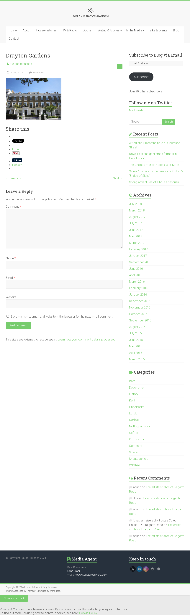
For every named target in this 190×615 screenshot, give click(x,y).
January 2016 (138, 294)
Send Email (73, 571)
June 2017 (136, 230)
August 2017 (137, 217)
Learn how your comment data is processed (86, 339)
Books (87, 30)
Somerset (135, 446)
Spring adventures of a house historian (154, 182)
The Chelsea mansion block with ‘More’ (154, 165)
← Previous (13, 178)
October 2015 (138, 314)
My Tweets (136, 110)
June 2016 (136, 268)
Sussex (134, 452)
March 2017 (137, 243)
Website (11, 297)
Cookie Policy (88, 613)
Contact (14, 38)
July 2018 (135, 204)
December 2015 (139, 301)
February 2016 (138, 288)
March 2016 (137, 281)
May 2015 (135, 346)
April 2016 (135, 275)
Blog (176, 30)
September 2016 (140, 262)
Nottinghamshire (139, 426)
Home (13, 30)
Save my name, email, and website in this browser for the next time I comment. (62, 316)
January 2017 (138, 255)
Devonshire (136, 387)
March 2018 (137, 210)
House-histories (46, 30)
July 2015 (135, 333)
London (134, 413)
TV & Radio (70, 30)
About (26, 30)
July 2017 (135, 223)
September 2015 (140, 320)
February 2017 (138, 249)
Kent (132, 400)
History (133, 394)
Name (11, 258)
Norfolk (134, 420)
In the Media (134, 30)
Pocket (17, 165)
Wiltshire (134, 465)
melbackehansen (21, 64)
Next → (118, 178)
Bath (132, 381)
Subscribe (141, 77)
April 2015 (135, 353)
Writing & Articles (108, 30)
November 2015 (139, 307)
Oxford (133, 433)
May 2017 (135, 236)
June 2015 (136, 340)
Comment (13, 206)
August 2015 (137, 327)
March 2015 (137, 359)
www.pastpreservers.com (92, 574)
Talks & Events (157, 30)
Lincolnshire (136, 407)
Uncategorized (138, 458)
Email (10, 277)
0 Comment (39, 72)
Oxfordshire (136, 439)
